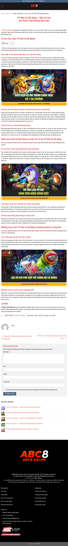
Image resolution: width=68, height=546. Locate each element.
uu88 (36, 482)
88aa (11, 480)
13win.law (37, 480)
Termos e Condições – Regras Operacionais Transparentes (23, 407)
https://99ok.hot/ (24, 480)
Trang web (6, 382)
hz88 (33, 482)
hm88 (26, 482)
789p (30, 482)
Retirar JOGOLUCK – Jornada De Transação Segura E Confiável (24, 423)
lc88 (58, 482)
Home (3, 13)
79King (39, 478)
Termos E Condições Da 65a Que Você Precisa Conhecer (22, 412)
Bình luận (6, 352)
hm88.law (31, 480)
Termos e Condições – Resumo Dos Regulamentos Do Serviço (24, 418)
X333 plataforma (12, 482)
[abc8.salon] (34, 6)
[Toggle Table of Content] (11, 43)
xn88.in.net (43, 480)
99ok (14, 480)
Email (5, 374)
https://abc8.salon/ (13, 512)
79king (51, 482)
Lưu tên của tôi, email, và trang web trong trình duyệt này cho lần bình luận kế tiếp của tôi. (31, 389)
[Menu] (2, 6)
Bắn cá (8, 13)
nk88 (19, 482)
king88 (23, 482)
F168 (35, 478)
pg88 (8, 480)
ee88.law (55, 480)
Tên (4, 366)
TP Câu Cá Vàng (19, 315)
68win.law (49, 480)
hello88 (47, 482)
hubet (55, 482)
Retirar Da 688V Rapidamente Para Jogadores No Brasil (22, 429)
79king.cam (61, 480)
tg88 (40, 482)
